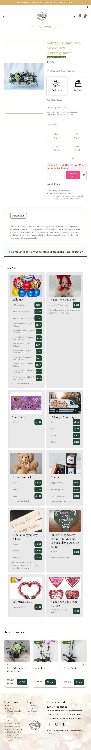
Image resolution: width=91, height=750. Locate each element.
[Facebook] (50, 724)
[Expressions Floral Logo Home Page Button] (42, 17)
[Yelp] (64, 724)
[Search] (58, 26)
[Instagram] (57, 724)
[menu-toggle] (3, 16)
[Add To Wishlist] (84, 175)
